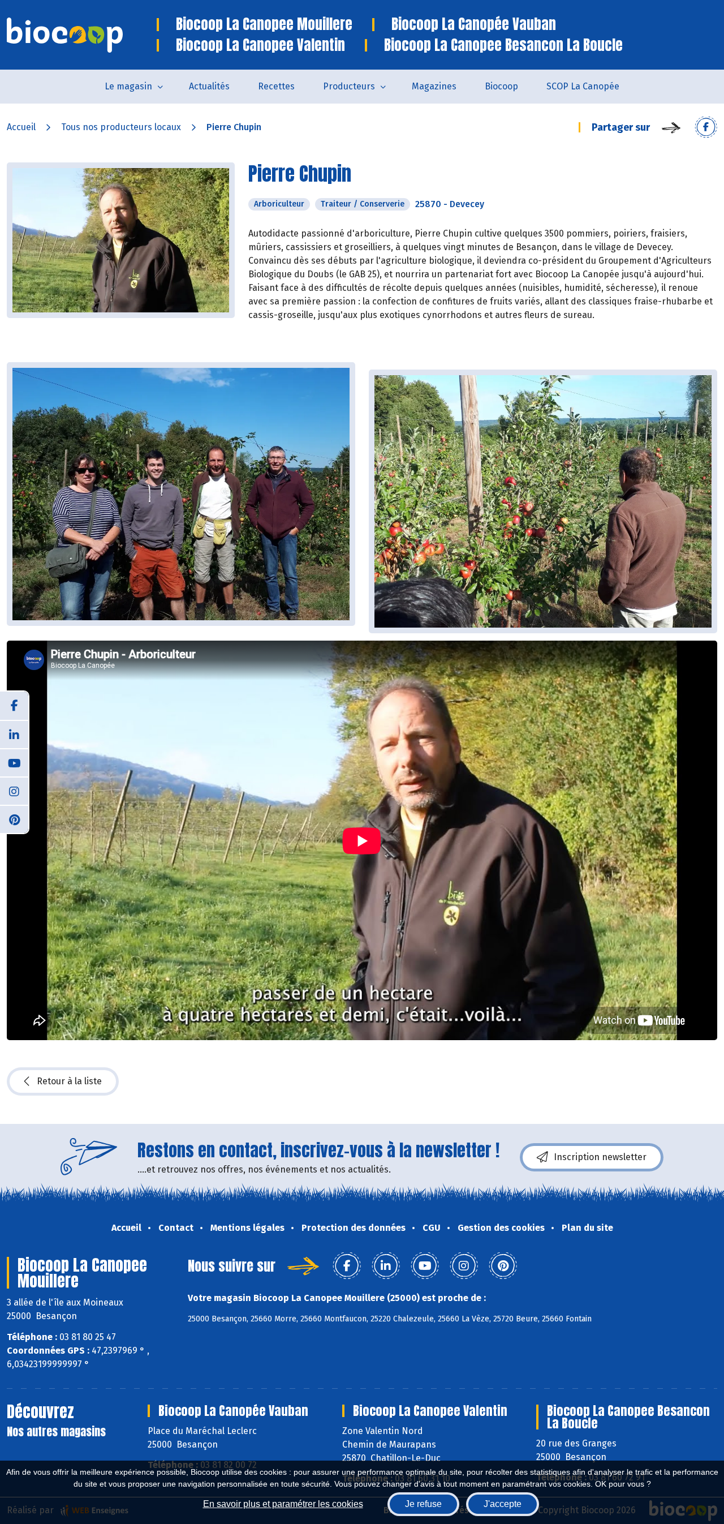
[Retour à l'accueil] (82, 35)
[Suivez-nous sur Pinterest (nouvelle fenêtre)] (14, 819)
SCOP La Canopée (582, 86)
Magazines (434, 86)
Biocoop (501, 86)
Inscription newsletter (600, 1157)
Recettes (276, 86)
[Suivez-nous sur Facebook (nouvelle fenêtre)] (14, 706)
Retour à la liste (69, 1081)
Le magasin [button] (128, 86)
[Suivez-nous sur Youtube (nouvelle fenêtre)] (14, 762)
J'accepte (503, 1504)
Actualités (209, 86)
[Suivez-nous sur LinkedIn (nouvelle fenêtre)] (14, 734)
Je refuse (423, 1504)
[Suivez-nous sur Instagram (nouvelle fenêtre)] (14, 790)
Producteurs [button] (349, 86)
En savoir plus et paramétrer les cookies (283, 1504)
